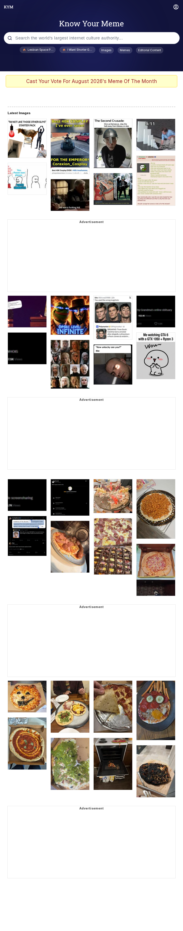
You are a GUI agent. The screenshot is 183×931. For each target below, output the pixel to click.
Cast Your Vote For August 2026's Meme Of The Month (91, 81)
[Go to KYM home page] (8, 7)
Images (106, 50)
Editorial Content (149, 50)
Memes (125, 50)
